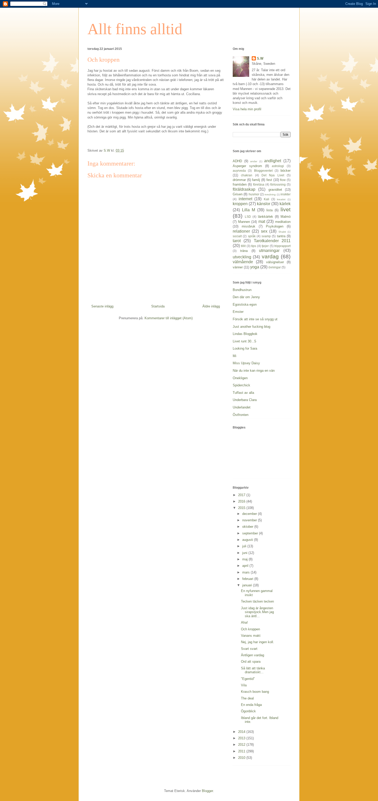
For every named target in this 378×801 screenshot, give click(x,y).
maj (245, 559)
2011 (242, 751)
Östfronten (240, 415)
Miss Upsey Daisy (246, 363)
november (250, 520)
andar (253, 161)
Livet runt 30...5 (244, 341)
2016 (242, 501)
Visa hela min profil (247, 109)
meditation (283, 222)
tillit (243, 246)
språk (252, 236)
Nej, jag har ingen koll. (257, 642)
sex (264, 231)
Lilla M (248, 210)
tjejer (265, 246)
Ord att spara (250, 661)
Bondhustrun (242, 290)
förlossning (278, 184)
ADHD (237, 161)
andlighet (272, 161)
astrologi (278, 166)
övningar (274, 267)
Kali (266, 199)
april (245, 566)
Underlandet (241, 407)
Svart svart (249, 649)
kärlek (285, 204)
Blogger (207, 791)
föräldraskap (244, 189)
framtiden (240, 184)
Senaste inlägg (102, 306)
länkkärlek (265, 217)
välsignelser (275, 262)
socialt (237, 236)
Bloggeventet (263, 170)
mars (246, 572)
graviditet (275, 190)
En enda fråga (251, 705)
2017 (242, 495)
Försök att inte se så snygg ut (255, 319)
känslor (263, 204)
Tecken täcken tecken (257, 601)
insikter (286, 194)
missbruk (248, 226)
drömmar (239, 180)
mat (261, 221)
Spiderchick (241, 385)
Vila (244, 685)
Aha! (244, 622)
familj (256, 180)
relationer (241, 231)
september (250, 533)
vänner (238, 267)
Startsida (158, 306)
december (250, 514)
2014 (242, 732)
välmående (243, 262)
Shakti (282, 231)
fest (269, 180)
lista (269, 210)
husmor (254, 194)
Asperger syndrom (247, 166)
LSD (248, 216)
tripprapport (282, 246)
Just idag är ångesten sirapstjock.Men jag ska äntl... (257, 612)
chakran (246, 175)
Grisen (237, 194)
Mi (234, 356)
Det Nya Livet (273, 175)
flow (283, 179)
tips (253, 246)
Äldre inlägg (211, 306)
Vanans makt (250, 636)
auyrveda (239, 170)
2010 (242, 758)
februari (248, 579)
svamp (266, 236)
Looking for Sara (245, 348)
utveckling (242, 257)
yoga (254, 267)
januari (247, 585)
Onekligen (240, 378)
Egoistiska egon (245, 304)
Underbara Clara (245, 400)
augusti (248, 540)
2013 (242, 738)
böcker (286, 170)
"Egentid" (248, 679)
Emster (238, 312)
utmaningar (269, 250)
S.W (260, 58)
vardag (270, 256)
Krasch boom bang (255, 692)
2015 (242, 508)
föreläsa (258, 184)
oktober (248, 527)
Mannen (244, 222)
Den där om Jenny (246, 297)
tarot (237, 241)
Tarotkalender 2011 (272, 241)
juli (244, 546)
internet (245, 199)
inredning (270, 194)
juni (245, 553)
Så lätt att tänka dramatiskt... (253, 670)
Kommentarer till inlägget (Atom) (169, 318)
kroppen (240, 204)
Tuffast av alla (243, 393)
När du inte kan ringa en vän (254, 370)
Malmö (286, 217)
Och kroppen (250, 629)
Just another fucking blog (251, 327)
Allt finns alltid (134, 29)
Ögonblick (248, 711)
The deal (247, 698)
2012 (242, 745)
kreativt (281, 199)
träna (244, 251)
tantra (281, 236)
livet (286, 209)
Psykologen (274, 226)
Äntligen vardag (252, 655)
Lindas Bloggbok (245, 334)
